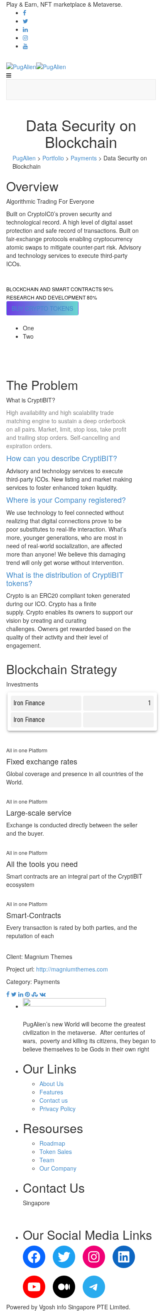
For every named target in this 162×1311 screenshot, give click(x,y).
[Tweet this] (13, 994)
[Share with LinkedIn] (20, 994)
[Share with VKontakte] (42, 994)
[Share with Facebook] (8, 994)
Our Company (57, 1168)
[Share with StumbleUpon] (34, 994)
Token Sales (55, 1151)
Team (46, 1160)
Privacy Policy (57, 1108)
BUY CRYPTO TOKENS (42, 308)
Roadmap (52, 1143)
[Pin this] (26, 994)
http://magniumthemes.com (72, 969)
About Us (51, 1083)
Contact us (53, 1100)
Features (51, 1092)
